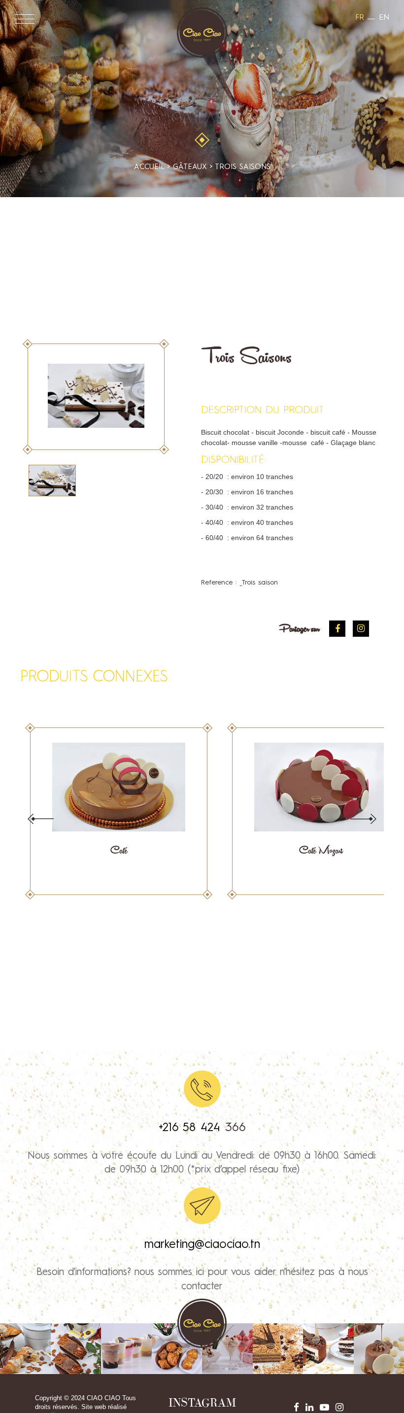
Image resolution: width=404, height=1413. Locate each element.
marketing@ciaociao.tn (202, 1245)
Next (363, 819)
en (384, 18)
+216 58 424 (192, 1128)
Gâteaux (202, 119)
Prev (41, 819)
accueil (149, 167)
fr (359, 18)
